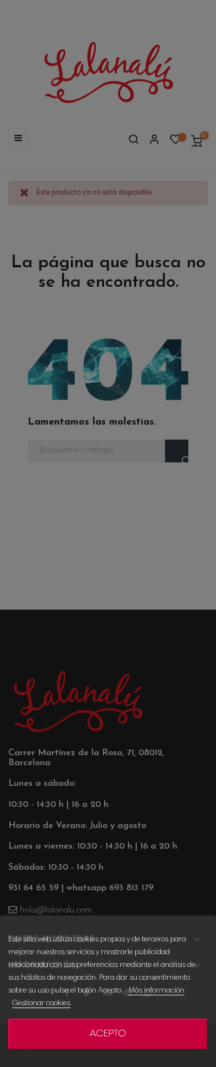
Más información (156, 991)
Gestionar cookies (41, 1004)
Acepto (108, 1034)
